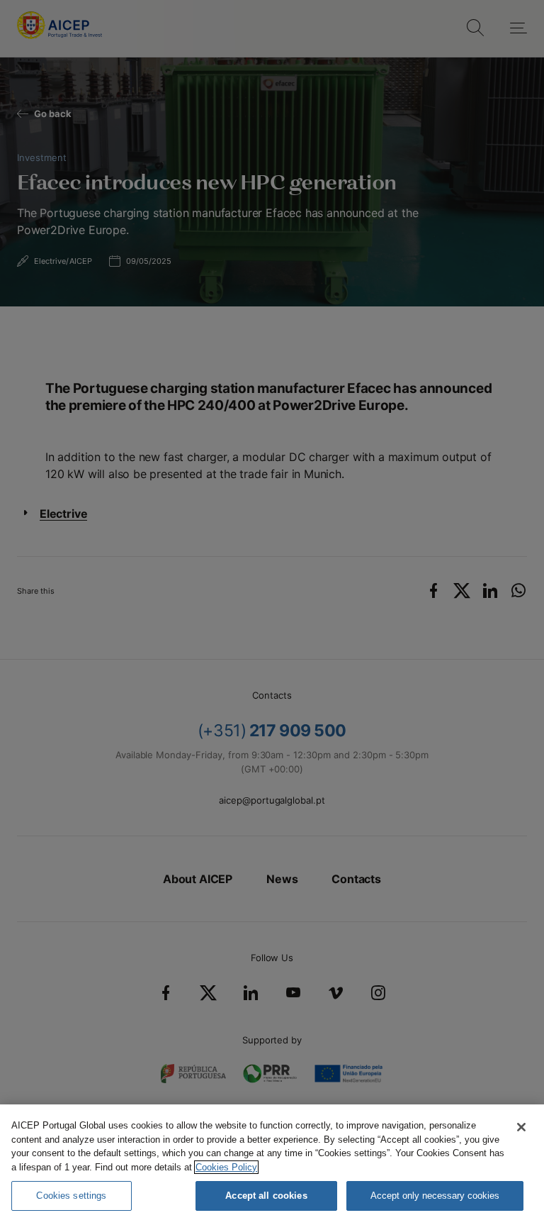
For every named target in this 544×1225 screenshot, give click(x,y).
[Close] (521, 1127)
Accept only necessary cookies (434, 1195)
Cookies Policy (226, 1167)
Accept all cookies (266, 1195)
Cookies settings (71, 1195)
